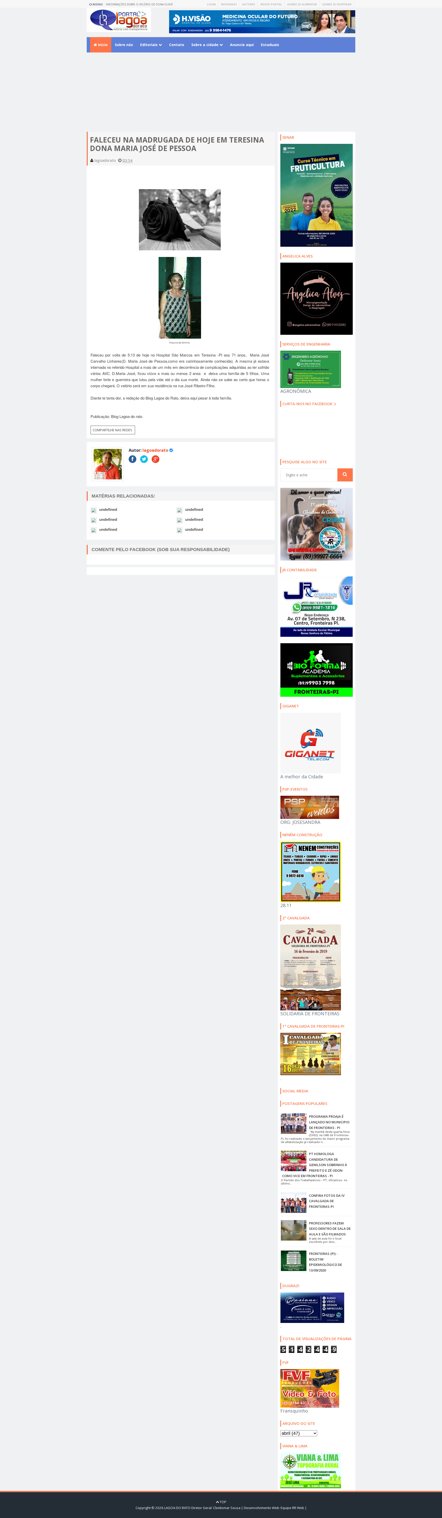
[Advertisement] (221, 96)
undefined (108, 509)
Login (211, 4)
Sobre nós (124, 44)
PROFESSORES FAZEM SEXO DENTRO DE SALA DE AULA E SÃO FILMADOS (330, 1228)
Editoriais (149, 44)
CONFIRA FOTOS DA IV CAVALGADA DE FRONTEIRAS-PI (327, 1201)
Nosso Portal (271, 4)
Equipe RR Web (292, 1507)
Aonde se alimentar (302, 4)
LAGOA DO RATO (177, 1507)
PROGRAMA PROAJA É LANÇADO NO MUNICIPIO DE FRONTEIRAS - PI (329, 1122)
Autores (248, 4)
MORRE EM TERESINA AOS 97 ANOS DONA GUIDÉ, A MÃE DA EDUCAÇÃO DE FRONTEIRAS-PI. (142, 5)
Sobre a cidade (205, 44)
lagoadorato (155, 450)
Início (102, 44)
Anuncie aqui (242, 44)
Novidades (229, 4)
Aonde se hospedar (336, 4)
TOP (222, 1502)
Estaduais (270, 44)
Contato (176, 44)
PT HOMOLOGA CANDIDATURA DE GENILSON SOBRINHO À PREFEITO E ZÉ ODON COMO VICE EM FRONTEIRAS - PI (314, 1164)
